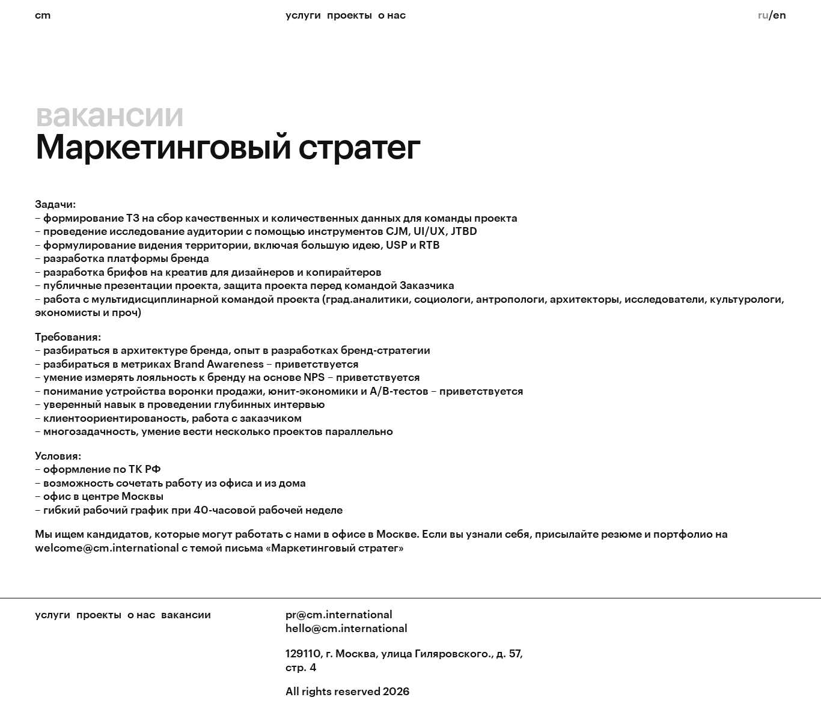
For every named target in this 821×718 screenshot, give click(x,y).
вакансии (109, 112)
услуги (303, 14)
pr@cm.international (338, 614)
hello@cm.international (346, 627)
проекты (349, 14)
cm (43, 14)
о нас (392, 14)
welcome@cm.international (107, 547)
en (779, 14)
